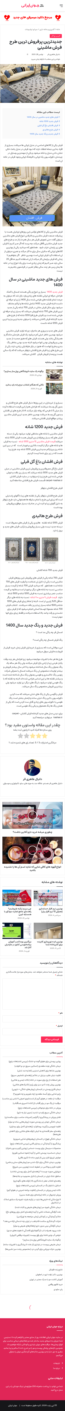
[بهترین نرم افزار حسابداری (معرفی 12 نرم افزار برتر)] (48, 898)
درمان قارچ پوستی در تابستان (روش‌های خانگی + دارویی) (36, 1089)
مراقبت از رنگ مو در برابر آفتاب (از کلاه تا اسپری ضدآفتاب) (37, 1103)
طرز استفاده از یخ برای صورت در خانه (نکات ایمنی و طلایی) (36, 1080)
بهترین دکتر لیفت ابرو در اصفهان (49, 1274)
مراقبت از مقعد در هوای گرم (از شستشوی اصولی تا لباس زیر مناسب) (31, 1098)
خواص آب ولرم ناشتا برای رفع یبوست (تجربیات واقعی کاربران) (35, 1235)
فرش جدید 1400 (54, 292)
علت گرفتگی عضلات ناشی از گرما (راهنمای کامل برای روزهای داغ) (33, 1212)
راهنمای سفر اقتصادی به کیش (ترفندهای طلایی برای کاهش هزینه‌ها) (35, 1132)
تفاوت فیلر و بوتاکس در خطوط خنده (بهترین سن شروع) (37, 1167)
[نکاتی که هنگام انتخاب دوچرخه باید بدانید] (54, 388)
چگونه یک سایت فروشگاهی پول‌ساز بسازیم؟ (24, 371)
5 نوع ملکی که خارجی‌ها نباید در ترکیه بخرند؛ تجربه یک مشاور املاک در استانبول (32, 1201)
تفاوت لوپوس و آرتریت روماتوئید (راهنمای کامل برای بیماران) (35, 1126)
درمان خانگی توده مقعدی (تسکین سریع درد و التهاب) (38, 1066)
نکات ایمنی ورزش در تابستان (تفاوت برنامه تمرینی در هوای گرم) (34, 1190)
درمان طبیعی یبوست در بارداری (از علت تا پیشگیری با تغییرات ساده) (32, 1244)
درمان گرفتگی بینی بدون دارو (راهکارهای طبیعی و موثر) (37, 1226)
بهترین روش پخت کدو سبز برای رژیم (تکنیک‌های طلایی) (37, 1084)
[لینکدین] (32, 791)
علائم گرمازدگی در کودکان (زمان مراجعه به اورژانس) (39, 1216)
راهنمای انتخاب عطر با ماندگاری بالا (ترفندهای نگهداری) (37, 1181)
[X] (36, 791)
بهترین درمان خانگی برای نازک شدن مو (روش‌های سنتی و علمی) (33, 1162)
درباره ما (56, 1368)
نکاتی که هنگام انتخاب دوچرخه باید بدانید (24, 385)
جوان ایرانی (12, 1405)
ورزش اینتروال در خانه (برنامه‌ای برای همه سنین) (40, 1195)
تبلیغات (56, 1363)
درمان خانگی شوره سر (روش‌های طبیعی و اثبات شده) (38, 1207)
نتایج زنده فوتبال (56, 1269)
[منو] (61, 6)
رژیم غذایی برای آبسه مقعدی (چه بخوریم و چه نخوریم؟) (37, 1094)
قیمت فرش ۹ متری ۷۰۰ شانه (43, 597)
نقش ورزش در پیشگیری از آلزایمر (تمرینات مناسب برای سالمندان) (33, 1117)
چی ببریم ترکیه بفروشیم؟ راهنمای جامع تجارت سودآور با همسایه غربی (17, 911)
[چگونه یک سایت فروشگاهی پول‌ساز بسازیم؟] (54, 375)
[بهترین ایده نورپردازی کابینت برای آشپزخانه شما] (48, 931)
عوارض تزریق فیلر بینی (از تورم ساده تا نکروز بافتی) (39, 1157)
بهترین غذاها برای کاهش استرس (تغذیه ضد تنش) (39, 1071)
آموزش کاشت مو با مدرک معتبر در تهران (46, 1279)
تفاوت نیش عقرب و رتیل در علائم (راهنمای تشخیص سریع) (36, 1075)
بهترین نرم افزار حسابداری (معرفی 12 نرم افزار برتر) (51, 910)
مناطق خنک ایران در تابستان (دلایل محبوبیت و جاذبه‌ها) (37, 1176)
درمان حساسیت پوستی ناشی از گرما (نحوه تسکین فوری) (36, 1153)
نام (60, 1013)
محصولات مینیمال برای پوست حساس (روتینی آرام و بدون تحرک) (33, 1148)
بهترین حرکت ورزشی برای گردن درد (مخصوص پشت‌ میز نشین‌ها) (33, 1249)
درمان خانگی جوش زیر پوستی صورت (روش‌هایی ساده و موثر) (34, 1122)
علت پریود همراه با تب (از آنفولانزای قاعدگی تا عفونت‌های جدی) (34, 1230)
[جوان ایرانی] (32, 5)
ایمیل (59, 1026)
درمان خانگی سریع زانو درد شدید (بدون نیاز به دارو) (39, 1112)
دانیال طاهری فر (53, 54)
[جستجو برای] (3, 6)
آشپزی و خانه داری (46, 29)
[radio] (44, 736)
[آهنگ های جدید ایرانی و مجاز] (32, 18)
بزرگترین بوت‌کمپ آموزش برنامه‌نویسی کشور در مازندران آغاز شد (18, 944)
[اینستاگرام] (28, 791)
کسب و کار (55, 36)
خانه (58, 29)
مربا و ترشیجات (31, 29)
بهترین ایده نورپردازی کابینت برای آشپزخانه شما (50, 943)
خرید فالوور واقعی (55, 1284)
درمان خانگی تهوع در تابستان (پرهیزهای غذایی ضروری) (37, 1139)
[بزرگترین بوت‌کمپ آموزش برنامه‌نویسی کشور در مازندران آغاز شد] (16, 931)
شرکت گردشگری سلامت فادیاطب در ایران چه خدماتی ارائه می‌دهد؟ (32, 1221)
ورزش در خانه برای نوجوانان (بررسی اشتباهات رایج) (39, 1108)
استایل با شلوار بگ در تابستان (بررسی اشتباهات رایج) (38, 1185)
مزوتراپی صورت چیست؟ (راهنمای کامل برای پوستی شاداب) (35, 1171)
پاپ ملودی (58, 1289)
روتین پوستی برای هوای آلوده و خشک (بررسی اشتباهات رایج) (35, 1061)
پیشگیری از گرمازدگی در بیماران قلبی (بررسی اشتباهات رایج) (35, 1143)
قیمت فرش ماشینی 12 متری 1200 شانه (37, 442)
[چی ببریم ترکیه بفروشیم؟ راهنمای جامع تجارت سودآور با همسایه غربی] (16, 898)
